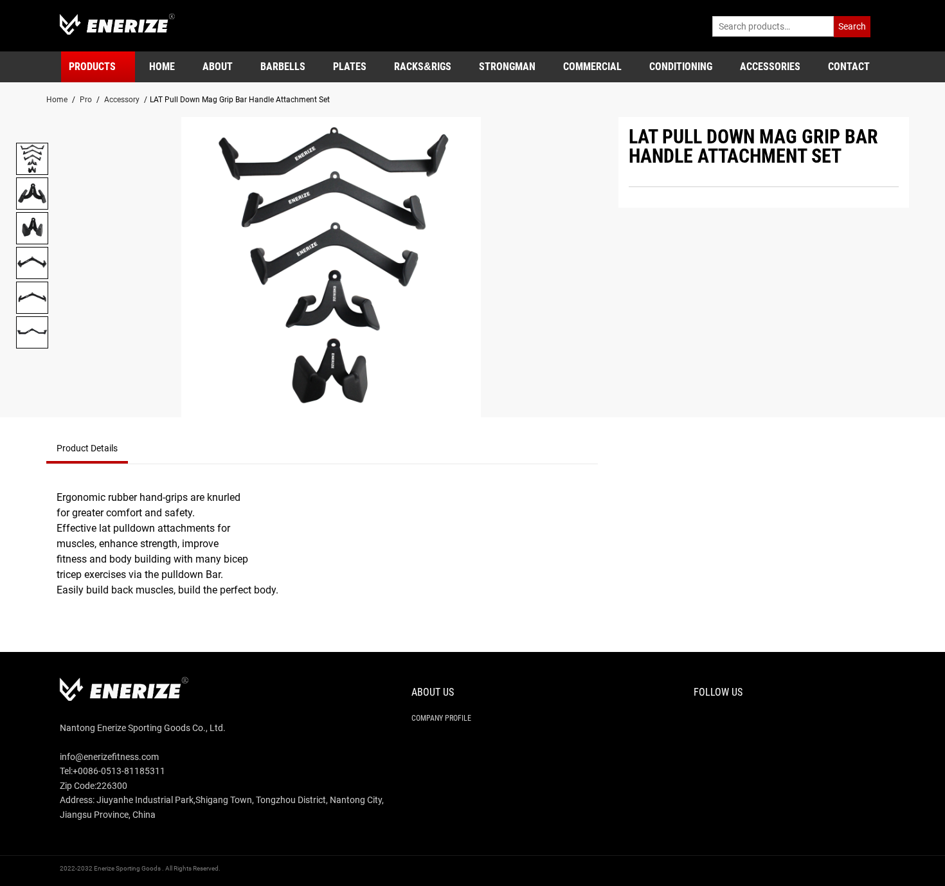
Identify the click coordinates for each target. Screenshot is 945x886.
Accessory (122, 99)
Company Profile (441, 718)
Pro (86, 99)
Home (57, 99)
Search (852, 26)
